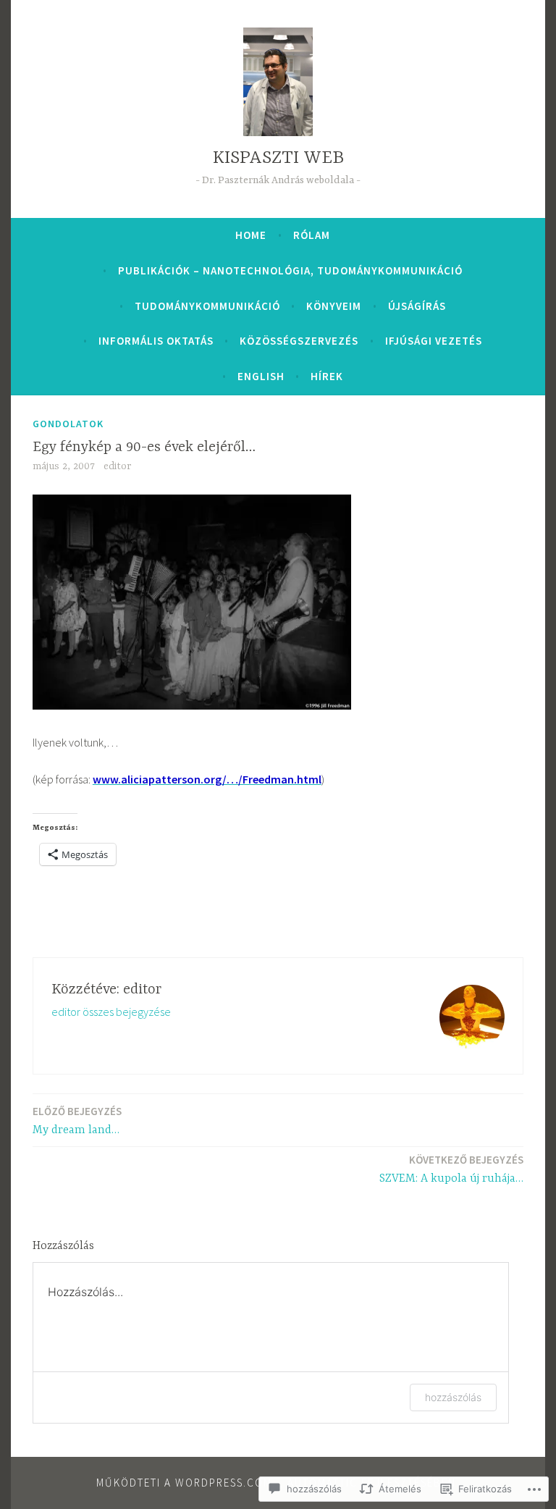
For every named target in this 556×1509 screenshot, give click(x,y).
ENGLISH (261, 376)
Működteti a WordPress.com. (186, 1482)
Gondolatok (68, 423)
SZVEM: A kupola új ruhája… (451, 1169)
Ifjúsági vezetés (433, 341)
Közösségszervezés (299, 341)
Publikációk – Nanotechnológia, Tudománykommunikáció (290, 270)
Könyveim (333, 306)
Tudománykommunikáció (207, 306)
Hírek (327, 376)
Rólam (311, 235)
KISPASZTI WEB (278, 158)
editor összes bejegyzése (111, 1011)
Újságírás (417, 306)
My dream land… (77, 1120)
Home (250, 235)
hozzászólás (453, 1397)
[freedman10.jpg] (192, 705)
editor (117, 466)
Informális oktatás (156, 341)
